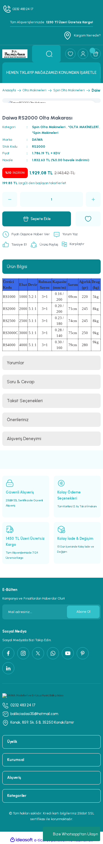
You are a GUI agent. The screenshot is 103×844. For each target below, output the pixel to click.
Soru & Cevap (20, 381)
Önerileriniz (18, 419)
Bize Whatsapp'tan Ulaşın (75, 834)
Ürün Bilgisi (17, 266)
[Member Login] (83, 54)
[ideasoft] (21, 840)
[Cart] (95, 54)
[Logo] (14, 53)
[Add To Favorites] (88, 218)
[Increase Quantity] (93, 199)
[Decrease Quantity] (9, 199)
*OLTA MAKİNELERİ (83, 127)
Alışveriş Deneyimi (24, 438)
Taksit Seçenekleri (25, 400)
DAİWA (37, 140)
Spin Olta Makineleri (49, 127)
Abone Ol (83, 612)
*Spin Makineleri (45, 133)
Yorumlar (15, 362)
